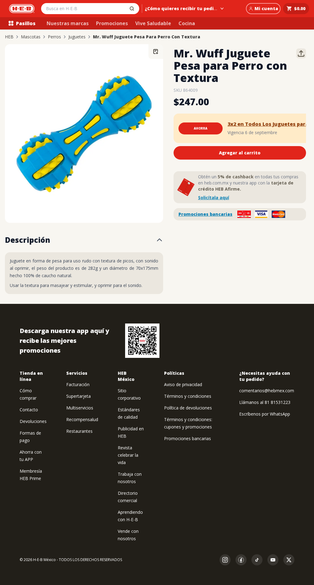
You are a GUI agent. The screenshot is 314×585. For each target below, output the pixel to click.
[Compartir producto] (301, 53)
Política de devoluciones (188, 408)
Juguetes (77, 36)
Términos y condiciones (187, 396)
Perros (54, 36)
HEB (9, 36)
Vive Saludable (153, 23)
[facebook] (241, 559)
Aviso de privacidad (183, 384)
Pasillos (26, 23)
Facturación (78, 384)
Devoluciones (33, 421)
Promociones (112, 23)
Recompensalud (82, 419)
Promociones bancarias (205, 214)
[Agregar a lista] (155, 51)
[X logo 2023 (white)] (288, 559)
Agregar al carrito (239, 153)
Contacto (29, 410)
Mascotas (30, 36)
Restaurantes (79, 431)
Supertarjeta (78, 396)
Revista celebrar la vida (128, 455)
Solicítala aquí (213, 197)
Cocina (186, 23)
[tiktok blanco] (256, 559)
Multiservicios (79, 408)
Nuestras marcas (68, 23)
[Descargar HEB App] (142, 340)
